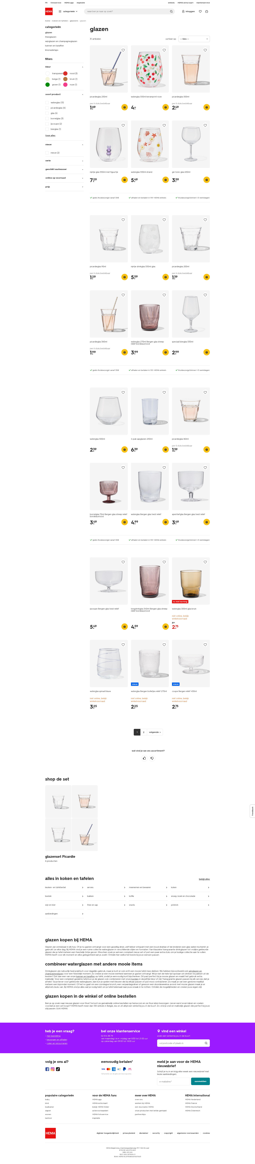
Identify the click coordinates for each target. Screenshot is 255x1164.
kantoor (48, 1118)
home (47, 21)
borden (135, 979)
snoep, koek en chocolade (183, 896)
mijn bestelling (53, 1036)
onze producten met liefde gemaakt (151, 1111)
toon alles (50, 135)
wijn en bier (50, 905)
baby (47, 1099)
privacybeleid (129, 1133)
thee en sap (92, 905)
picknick (174, 905)
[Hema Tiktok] (58, 1069)
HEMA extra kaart (99, 1103)
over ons (139, 1099)
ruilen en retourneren (57, 1043)
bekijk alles (204, 879)
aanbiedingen (51, 913)
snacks (132, 905)
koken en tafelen (60, 21)
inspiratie (96, 1118)
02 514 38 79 (107, 1036)
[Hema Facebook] (47, 1069)
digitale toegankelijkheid (108, 1133)
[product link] (109, 69)
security (156, 1133)
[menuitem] (46, 3)
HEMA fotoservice (100, 1114)
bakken (90, 896)
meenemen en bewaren (140, 887)
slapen (48, 1111)
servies (90, 887)
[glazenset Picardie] (71, 823)
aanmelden (200, 1081)
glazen (48, 32)
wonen (48, 1114)
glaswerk (74, 21)
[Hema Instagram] (52, 1069)
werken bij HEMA (142, 1103)
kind (47, 1103)
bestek (48, 896)
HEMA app (97, 1099)
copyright (168, 1133)
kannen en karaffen (54, 45)
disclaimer (143, 1133)
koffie (131, 896)
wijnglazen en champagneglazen (61, 41)
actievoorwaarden (100, 1111)
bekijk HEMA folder (100, 1107)
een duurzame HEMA (144, 1107)
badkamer (49, 1107)
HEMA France (191, 1103)
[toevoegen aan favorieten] (123, 50)
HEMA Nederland (192, 1099)
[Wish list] (200, 11)
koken (174, 887)
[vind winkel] (206, 1043)
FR (46, 3)
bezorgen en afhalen (57, 1039)
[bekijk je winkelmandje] (206, 11)
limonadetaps (51, 50)
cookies (206, 1133)
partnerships (140, 1114)
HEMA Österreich (192, 1111)
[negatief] (152, 758)
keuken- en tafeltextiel (55, 887)
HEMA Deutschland (193, 1107)
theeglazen (50, 37)
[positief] (144, 758)
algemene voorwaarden (188, 1133)
